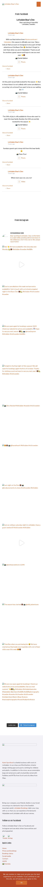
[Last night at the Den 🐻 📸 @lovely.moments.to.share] (21, 503)
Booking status (7, 853)
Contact (5, 859)
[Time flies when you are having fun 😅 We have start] (21, 662)
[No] (40, 879)
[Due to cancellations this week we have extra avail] (21, 304)
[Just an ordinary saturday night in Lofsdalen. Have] (21, 543)
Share (8, 68)
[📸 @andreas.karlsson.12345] (21, 582)
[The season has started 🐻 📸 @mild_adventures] (21, 622)
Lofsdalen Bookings (21, 808)
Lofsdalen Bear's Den (15, 33)
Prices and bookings (9, 851)
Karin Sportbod (7, 762)
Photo (23, 62)
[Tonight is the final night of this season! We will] (21, 384)
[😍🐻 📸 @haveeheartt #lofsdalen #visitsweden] (21, 463)
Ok (21, 883)
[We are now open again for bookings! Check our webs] (21, 702)
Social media (6, 856)
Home (4, 848)
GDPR (4, 861)
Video (23, 182)
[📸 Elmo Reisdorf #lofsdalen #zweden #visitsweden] (21, 423)
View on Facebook (7, 66)
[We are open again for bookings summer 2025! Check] (21, 344)
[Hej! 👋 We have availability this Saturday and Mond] (21, 264)
